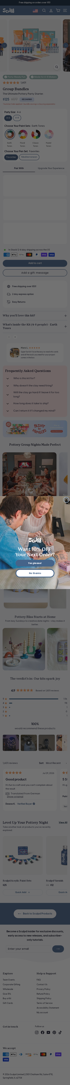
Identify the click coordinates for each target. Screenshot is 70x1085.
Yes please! (35, 563)
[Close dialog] (66, 499)
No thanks (35, 573)
